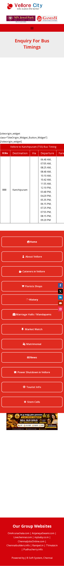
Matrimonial (33, 344)
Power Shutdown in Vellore (33, 372)
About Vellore (33, 256)
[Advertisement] (32, 91)
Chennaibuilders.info (18, 545)
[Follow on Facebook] (60, 285)
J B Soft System (33, 557)
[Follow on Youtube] (60, 303)
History (33, 299)
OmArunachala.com (18, 533)
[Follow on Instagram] (60, 309)
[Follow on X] (60, 291)
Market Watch (33, 329)
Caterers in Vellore (33, 271)
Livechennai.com (23, 537)
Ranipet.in (37, 545)
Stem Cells (33, 402)
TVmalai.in (52, 545)
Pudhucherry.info (33, 549)
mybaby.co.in (41, 537)
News (33, 357)
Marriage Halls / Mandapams (33, 314)
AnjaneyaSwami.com (43, 533)
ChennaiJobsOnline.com (31, 541)
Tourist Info (33, 387)
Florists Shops (33, 286)
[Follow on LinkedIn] (60, 297)
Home (33, 241)
